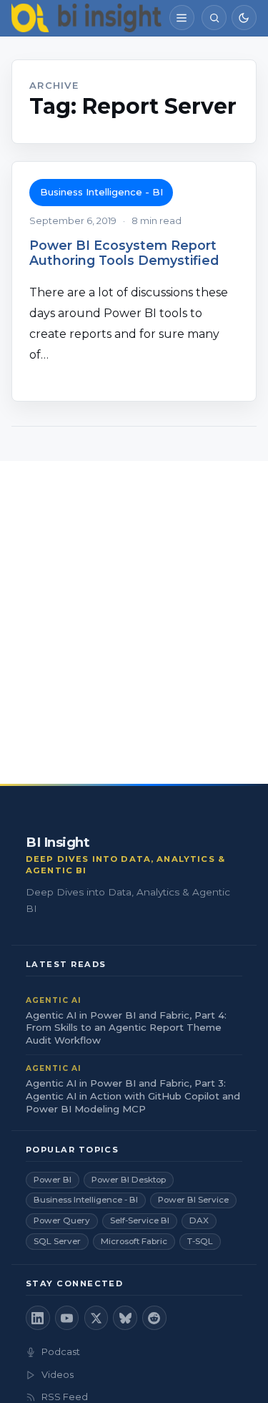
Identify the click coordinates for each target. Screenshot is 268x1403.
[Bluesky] (125, 1318)
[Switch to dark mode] (244, 17)
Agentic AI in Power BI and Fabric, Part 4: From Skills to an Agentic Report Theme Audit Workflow (126, 1028)
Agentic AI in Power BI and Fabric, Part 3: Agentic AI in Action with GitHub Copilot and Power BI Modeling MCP (133, 1096)
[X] (96, 1318)
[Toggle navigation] (181, 17)
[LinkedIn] (38, 1318)
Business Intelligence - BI (101, 192)
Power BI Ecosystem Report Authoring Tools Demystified (124, 253)
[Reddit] (154, 1318)
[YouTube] (67, 1318)
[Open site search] (214, 17)
